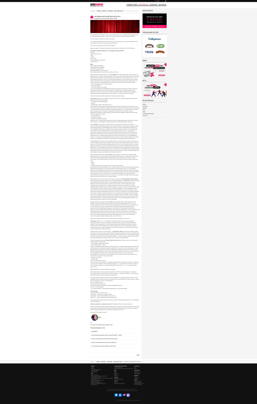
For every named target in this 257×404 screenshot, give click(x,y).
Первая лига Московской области (97, 380)
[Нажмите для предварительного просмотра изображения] (115, 26)
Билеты (115, 374)
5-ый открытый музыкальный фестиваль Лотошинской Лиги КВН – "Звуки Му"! (106, 335)
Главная (129, 5)
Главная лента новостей (118, 379)
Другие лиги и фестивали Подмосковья (98, 383)
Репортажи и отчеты (118, 11)
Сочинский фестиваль (118, 367)
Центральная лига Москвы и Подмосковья (99, 376)
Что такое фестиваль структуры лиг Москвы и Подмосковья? (103, 346)
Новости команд (137, 372)
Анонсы (115, 372)
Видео (144, 111)
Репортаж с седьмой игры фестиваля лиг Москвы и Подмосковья (104, 338)
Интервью (145, 108)
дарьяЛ (107, 324)
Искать (166, 1)
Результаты (145, 115)
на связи (111, 324)
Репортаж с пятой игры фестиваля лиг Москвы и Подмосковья (103, 342)
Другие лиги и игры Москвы (96, 382)
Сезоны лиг (116, 373)
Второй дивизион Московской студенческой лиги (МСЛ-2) (102, 378)
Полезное (153, 5)
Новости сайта (137, 373)
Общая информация (94, 374)
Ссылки (135, 377)
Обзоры (115, 382)
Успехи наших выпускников (148, 113)
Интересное (143, 5)
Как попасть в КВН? (137, 381)
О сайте (92, 367)
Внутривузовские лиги (95, 381)
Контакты (162, 5)
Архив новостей (94, 371)
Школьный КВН (94, 384)
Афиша (144, 104)
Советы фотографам (138, 384)
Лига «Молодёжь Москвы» (96, 377)
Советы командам (137, 382)
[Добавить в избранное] (155, 1)
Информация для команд (139, 383)
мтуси (94, 324)
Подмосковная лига (94, 379)
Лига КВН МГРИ (94, 331)
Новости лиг (136, 371)
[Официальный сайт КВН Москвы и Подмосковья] (96, 5)
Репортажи (110, 11)
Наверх (138, 354)
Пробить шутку (137, 378)
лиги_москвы (98, 324)
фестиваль (103, 324)
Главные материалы (94, 370)
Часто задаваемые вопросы (96, 369)
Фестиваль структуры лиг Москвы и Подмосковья (123, 368)
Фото (144, 109)
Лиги (135, 5)
